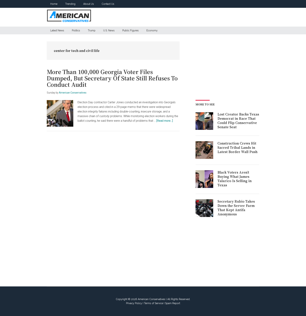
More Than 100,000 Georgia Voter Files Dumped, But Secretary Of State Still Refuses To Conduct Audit (112, 78)
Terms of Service (153, 303)
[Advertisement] (194, 17)
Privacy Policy (134, 303)
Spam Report (172, 303)
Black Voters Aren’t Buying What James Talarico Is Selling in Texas (234, 179)
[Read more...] (164, 120)
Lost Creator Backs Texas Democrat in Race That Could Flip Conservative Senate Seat (238, 120)
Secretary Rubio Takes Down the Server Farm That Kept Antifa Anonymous (236, 208)
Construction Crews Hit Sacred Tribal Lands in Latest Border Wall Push (237, 147)
